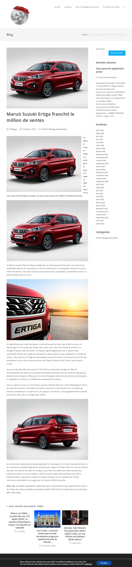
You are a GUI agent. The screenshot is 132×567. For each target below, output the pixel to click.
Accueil (84, 34)
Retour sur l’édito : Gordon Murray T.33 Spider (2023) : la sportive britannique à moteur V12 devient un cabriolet (19, 520)
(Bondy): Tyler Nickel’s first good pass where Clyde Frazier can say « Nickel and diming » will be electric (75, 534)
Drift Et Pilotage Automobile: (54, 129)
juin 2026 (99, 136)
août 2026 (100, 130)
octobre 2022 (101, 214)
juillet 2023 (100, 187)
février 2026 (100, 148)
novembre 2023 (102, 175)
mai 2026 (99, 139)
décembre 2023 (102, 172)
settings (88, 564)
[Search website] (124, 7)
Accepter (104, 563)
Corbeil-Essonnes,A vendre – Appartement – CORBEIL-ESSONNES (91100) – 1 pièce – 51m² (110, 113)
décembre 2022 (102, 208)
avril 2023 (99, 196)
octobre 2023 (101, 178)
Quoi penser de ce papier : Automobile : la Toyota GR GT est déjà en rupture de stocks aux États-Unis (110, 86)
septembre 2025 (102, 163)
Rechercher (100, 49)
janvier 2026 (100, 151)
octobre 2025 (101, 160)
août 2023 (100, 184)
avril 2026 (99, 142)
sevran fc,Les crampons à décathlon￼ (110, 92)
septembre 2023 (102, 181)
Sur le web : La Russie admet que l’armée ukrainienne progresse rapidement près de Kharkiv (47, 536)
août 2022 (100, 220)
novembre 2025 (102, 157)
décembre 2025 (102, 154)
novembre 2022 (102, 211)
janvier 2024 (100, 169)
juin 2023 (99, 190)
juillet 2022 (100, 223)
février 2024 (100, 166)
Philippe (13, 129)
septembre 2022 (102, 217)
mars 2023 (100, 199)
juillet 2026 (100, 133)
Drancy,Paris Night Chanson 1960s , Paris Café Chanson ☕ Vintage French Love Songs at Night (110, 98)
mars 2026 (100, 145)
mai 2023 (99, 193)
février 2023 (100, 202)
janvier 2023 (100, 205)
